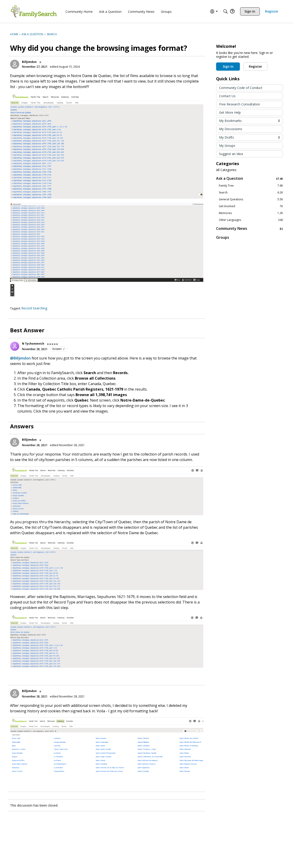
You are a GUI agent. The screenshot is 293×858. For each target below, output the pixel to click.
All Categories (226, 170)
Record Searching (34, 308)
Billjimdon (29, 62)
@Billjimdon (20, 358)
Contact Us (227, 96)
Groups (222, 237)
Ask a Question (249, 178)
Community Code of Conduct (240, 88)
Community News (249, 228)
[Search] (225, 11)
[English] (34, 11)
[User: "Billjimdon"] (14, 64)
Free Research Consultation (239, 104)
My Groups (227, 145)
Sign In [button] (228, 66)
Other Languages (251, 220)
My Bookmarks (249, 120)
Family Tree (251, 186)
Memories (251, 213)
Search (251, 192)
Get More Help (230, 112)
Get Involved (251, 206)
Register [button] (255, 66)
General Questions (251, 199)
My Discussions (230, 129)
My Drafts (249, 137)
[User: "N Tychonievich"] (14, 346)
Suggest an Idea (231, 154)
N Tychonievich (33, 344)
